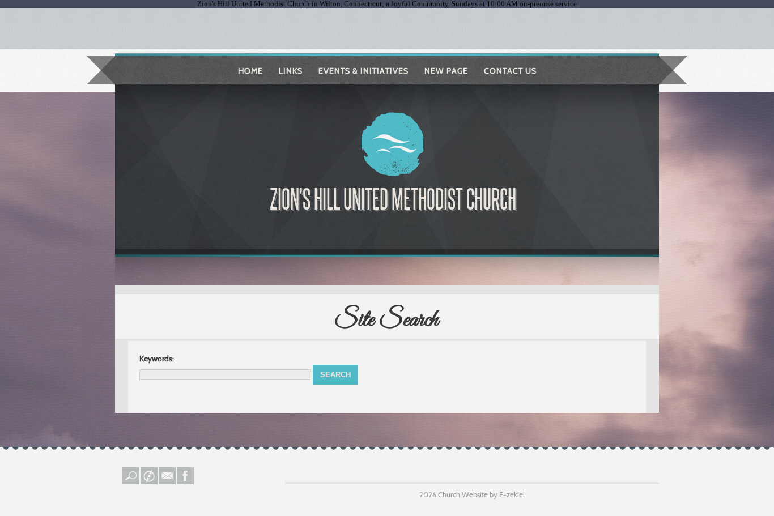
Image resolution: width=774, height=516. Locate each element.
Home (250, 71)
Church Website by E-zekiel (481, 494)
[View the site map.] (150, 481)
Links (291, 71)
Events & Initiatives (363, 71)
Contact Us (510, 71)
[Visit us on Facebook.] (186, 481)
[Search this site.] (131, 481)
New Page (446, 71)
